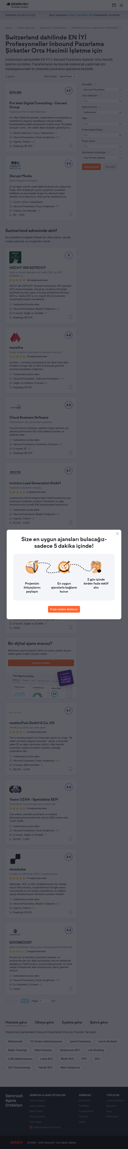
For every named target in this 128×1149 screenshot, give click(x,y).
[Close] (117, 534)
